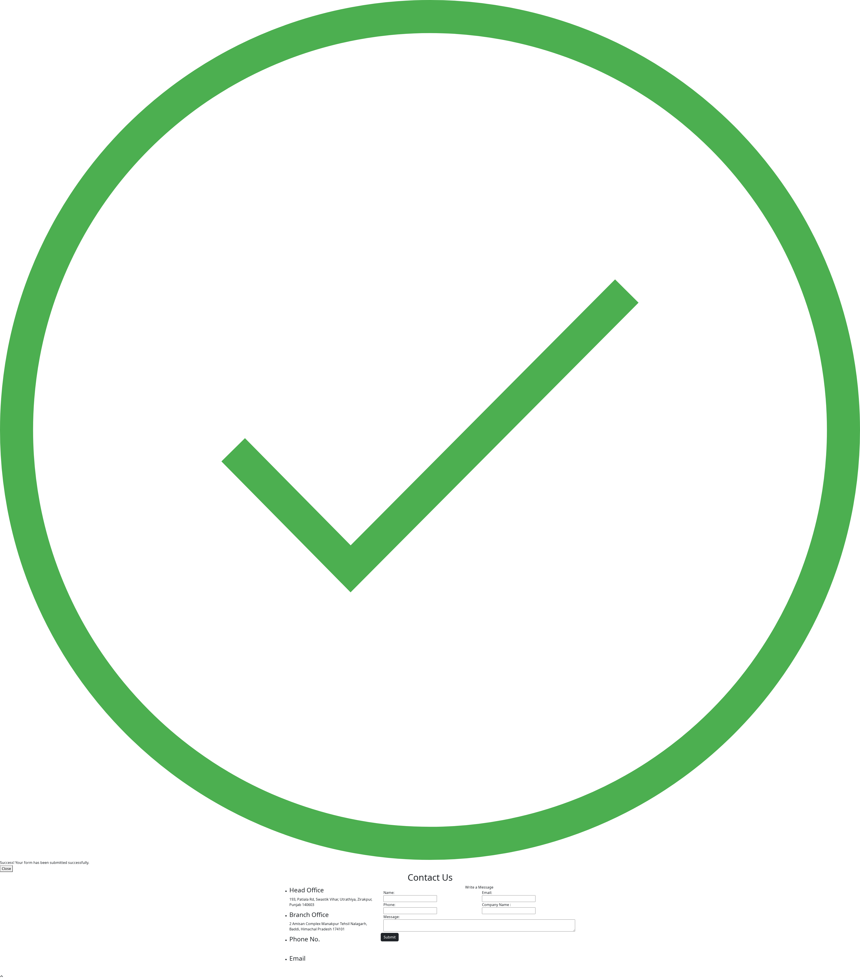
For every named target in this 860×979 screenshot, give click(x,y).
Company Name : (496, 904)
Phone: (389, 904)
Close (6, 868)
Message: (391, 916)
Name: (388, 892)
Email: (487, 892)
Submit (390, 937)
